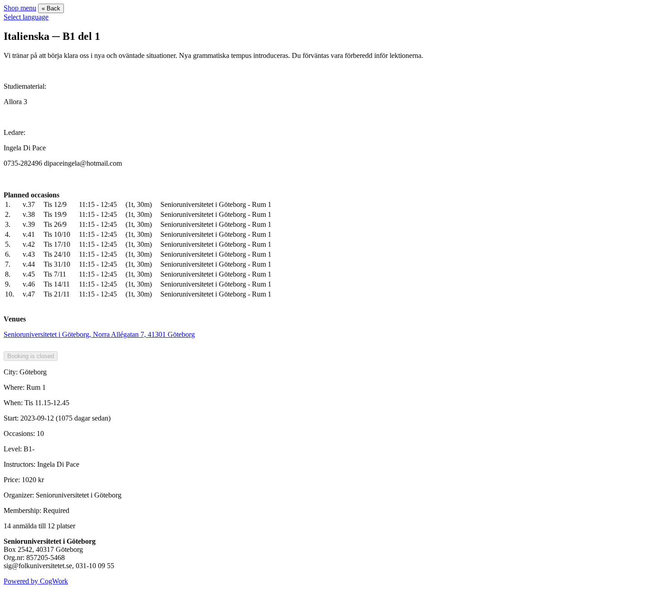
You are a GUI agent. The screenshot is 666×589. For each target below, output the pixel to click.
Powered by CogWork (36, 581)
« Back (51, 8)
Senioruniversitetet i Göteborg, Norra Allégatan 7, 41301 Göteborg (99, 334)
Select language (26, 17)
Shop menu (20, 8)
